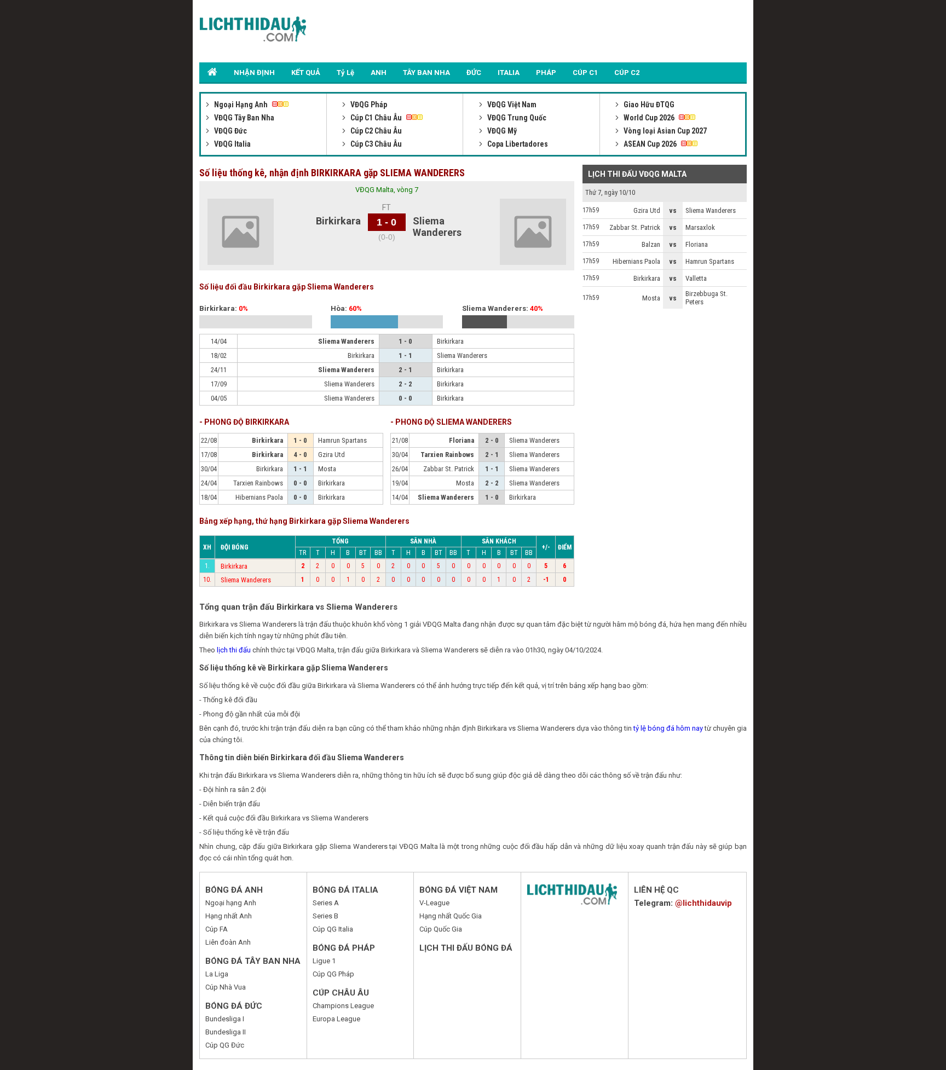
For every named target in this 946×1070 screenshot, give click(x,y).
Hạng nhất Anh (228, 916)
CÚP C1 (585, 72)
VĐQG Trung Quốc (516, 117)
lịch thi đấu (234, 650)
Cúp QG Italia (333, 929)
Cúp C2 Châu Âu (375, 130)
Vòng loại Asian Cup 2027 (664, 130)
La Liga (216, 974)
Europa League (336, 1019)
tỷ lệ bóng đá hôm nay (668, 728)
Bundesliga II (225, 1032)
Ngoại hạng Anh (230, 903)
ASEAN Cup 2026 (650, 144)
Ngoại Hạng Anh (240, 104)
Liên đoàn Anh (228, 942)
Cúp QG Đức (224, 1045)
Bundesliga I (224, 1019)
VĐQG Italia (231, 144)
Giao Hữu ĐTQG (648, 104)
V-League (434, 903)
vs (673, 210)
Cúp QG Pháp (333, 974)
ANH (379, 72)
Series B (325, 916)
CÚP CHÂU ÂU (341, 993)
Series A (326, 903)
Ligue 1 (324, 961)
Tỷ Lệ (345, 72)
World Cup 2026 (649, 117)
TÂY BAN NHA (426, 72)
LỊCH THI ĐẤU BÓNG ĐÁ (465, 948)
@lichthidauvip (703, 903)
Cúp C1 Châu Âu (376, 117)
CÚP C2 (626, 72)
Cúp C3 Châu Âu (375, 144)
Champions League (343, 1006)
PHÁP (546, 72)
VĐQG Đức (229, 130)
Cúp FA (216, 929)
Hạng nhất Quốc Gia (450, 916)
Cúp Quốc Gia (440, 929)
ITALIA (509, 72)
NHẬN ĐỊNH (254, 72)
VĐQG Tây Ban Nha (243, 117)
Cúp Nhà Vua (225, 987)
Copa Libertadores (517, 144)
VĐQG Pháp (368, 104)
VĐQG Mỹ (501, 130)
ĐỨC (473, 72)
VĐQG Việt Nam (511, 104)
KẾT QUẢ (305, 72)
